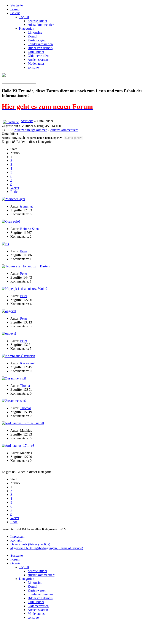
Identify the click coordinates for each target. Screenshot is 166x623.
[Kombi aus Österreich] (18, 356)
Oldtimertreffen (38, 56)
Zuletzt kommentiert (64, 130)
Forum (14, 9)
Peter (23, 251)
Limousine (35, 32)
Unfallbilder (36, 52)
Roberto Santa (30, 229)
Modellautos (36, 63)
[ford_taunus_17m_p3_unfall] (23, 423)
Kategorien (26, 28)
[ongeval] (9, 311)
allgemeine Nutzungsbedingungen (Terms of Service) (46, 548)
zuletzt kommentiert (41, 25)
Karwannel (27, 363)
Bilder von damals (40, 48)
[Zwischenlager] (13, 199)
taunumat (26, 206)
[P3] (5, 244)
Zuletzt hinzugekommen (30, 130)
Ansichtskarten (38, 59)
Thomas (25, 385)
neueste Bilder (37, 21)
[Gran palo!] (11, 221)
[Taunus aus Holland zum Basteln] (26, 266)
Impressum (17, 536)
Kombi (32, 36)
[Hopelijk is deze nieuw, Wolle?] (25, 288)
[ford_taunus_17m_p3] (18, 445)
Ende (14, 192)
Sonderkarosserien (40, 44)
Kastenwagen (37, 40)
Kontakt (15, 540)
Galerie (15, 13)
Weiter (14, 188)
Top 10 (24, 17)
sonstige (33, 67)
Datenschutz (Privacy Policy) (30, 544)
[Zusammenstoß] (14, 378)
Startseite (16, 5)
